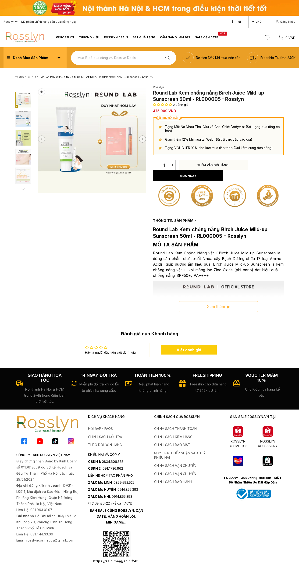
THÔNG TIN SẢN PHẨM (173, 220)
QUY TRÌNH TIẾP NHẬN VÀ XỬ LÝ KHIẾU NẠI (180, 455)
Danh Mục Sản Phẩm (30, 57)
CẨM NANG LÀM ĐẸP (175, 37)
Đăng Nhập (287, 21)
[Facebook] (232, 22)
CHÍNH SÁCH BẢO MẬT (172, 445)
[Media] (41, 91)
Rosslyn (158, 87)
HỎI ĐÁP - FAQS (100, 429)
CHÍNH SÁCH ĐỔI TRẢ (105, 437)
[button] (41, 139)
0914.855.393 (127, 489)
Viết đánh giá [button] (189, 350)
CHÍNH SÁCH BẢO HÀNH (173, 482)
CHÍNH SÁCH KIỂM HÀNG (173, 437)
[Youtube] (240, 22)
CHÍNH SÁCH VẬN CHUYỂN (175, 466)
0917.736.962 (113, 468)
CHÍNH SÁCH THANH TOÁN (175, 429)
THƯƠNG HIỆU (89, 37)
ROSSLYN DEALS (116, 37)
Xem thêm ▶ (218, 306)
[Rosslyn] (25, 37)
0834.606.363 (113, 462)
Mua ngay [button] (188, 176)
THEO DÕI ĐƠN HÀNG (105, 445)
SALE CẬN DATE (206, 37)
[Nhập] (167, 58)
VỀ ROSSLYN (65, 37)
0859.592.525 (124, 482)
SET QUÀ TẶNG (144, 37)
